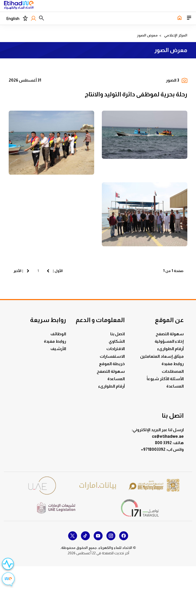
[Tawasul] (139, 508)
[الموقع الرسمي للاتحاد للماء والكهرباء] (19, 6)
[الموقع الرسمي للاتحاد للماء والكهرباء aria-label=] (179, 18)
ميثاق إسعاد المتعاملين (162, 356)
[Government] (42, 485)
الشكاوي (117, 341)
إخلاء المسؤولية (169, 341)
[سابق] (48, 271)
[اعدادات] (25, 18)
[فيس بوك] (123, 535)
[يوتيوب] (98, 535)
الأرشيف (58, 348)
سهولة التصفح (170, 334)
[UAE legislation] (56, 508)
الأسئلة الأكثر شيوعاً (165, 379)
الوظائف (58, 334)
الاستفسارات (112, 356)
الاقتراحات (115, 348)
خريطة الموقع (112, 364)
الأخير (17, 271)
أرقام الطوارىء (170, 348)
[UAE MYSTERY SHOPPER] (153, 486)
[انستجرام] (110, 535)
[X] (72, 535)
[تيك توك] (85, 535)
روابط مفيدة (173, 364)
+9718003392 (153, 449)
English (12, 19)
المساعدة (175, 386)
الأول (59, 271)
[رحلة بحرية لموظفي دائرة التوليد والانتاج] (144, 135)
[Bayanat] (98, 485)
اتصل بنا (117, 334)
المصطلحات (173, 371)
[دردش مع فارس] (8, 580)
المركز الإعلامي (175, 35)
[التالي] (28, 271)
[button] (41, 18)
